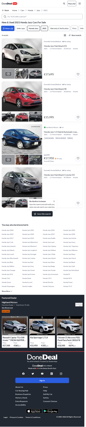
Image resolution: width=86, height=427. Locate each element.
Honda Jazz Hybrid (49, 258)
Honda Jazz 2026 (7, 230)
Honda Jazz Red (27, 262)
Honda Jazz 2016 (28, 238)
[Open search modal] (64, 3)
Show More (6, 291)
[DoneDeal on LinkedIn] (51, 373)
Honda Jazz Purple (49, 270)
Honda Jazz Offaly (49, 254)
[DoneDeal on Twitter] (32, 373)
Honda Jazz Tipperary (70, 246)
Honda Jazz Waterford (30, 242)
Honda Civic (6, 278)
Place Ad (71, 4)
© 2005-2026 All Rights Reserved (68, 417)
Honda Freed (67, 282)
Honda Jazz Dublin (49, 238)
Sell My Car (47, 394)
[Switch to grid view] (65, 35)
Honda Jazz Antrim (69, 238)
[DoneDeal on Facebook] (23, 373)
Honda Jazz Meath (8, 250)
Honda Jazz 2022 (7, 234)
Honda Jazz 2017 (7, 238)
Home (14, 10)
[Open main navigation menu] (80, 3)
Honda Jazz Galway (49, 246)
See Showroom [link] (7, 308)
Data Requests (21, 401)
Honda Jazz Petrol (69, 258)
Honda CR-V (47, 278)
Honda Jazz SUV (7, 274)
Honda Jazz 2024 (49, 230)
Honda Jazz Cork (7, 242)
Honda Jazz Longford (29, 250)
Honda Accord (27, 282)
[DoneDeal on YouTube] (42, 373)
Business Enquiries (23, 394)
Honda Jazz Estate (28, 274)
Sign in (42, 380)
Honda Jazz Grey (28, 266)
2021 (44, 28)
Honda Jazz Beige (49, 266)
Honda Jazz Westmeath (10, 258)
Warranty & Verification (59, 28)
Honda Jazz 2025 (28, 230)
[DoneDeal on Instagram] (61, 373)
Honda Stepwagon (8, 286)
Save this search (44, 214)
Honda (30, 10)
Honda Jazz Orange (8, 270)
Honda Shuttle (48, 282)
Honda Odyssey (48, 286)
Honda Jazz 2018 (69, 234)
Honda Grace (6, 282)
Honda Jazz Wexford (29, 246)
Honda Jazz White (8, 266)
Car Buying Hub (21, 390)
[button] (54, 201)
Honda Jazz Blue (7, 262)
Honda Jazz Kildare (49, 250)
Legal (6, 417)
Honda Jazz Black (69, 262)
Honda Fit (66, 274)
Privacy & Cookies (16, 417)
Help (45, 390)
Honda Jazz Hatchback (71, 270)
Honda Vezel (26, 278)
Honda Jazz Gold (69, 266)
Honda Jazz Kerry (69, 242)
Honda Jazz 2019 (49, 234)
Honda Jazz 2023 (69, 230)
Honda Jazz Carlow (28, 258)
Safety (46, 398)
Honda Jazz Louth (8, 254)
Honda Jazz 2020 (28, 234)
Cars (22, 10)
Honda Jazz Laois (49, 242)
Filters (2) (9, 28)
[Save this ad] (78, 74)
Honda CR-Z (67, 286)
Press (45, 387)
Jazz (38, 10)
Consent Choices (50, 401)
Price (74, 28)
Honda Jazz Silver (49, 262)
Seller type (21, 28)
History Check (21, 398)
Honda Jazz (33, 28)
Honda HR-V (67, 278)
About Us (19, 387)
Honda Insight (27, 286)
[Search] (5, 16)
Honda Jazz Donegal (29, 254)
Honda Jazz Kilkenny (70, 250)
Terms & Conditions (32, 417)
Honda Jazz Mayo (69, 254)
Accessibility (20, 405)
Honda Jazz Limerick (9, 246)
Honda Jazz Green (28, 270)
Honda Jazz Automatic (50, 274)
